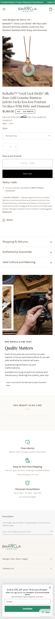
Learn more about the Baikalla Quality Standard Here (26, 383)
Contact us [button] (8, 568)
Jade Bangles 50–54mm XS (16, 19)
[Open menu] (7, 9)
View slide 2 (36, 82)
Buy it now (27, 174)
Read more (7, 212)
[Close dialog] (50, 587)
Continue (27, 608)
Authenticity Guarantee (17, 252)
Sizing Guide (9, 182)
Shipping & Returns (15, 241)
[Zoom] (8, 81)
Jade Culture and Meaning (18, 262)
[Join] (50, 531)
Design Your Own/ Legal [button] (15, 559)
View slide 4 (43, 82)
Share (9, 220)
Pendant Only (11, 136)
